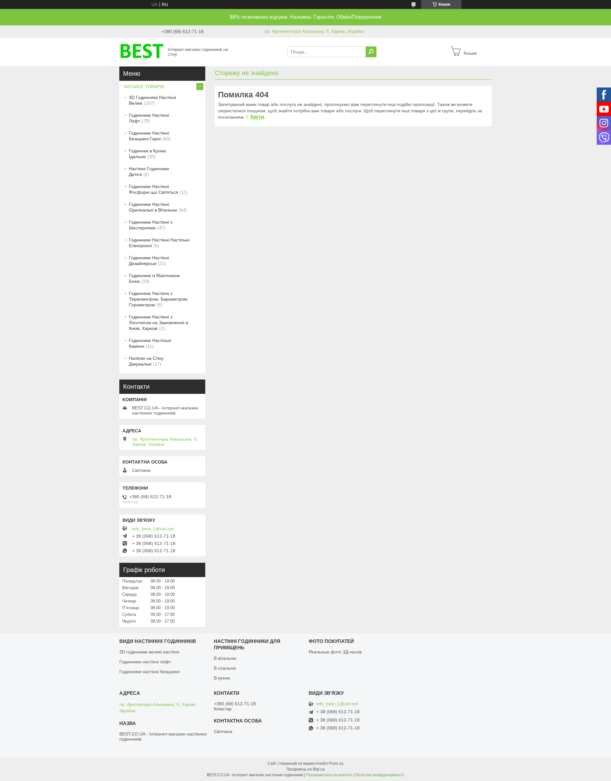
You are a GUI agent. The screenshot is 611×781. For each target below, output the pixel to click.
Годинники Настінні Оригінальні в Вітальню (153, 207)
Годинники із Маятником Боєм (154, 278)
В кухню (222, 677)
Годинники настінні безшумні (149, 671)
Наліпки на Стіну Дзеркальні (146, 361)
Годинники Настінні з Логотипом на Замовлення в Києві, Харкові (158, 322)
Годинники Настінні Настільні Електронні (159, 242)
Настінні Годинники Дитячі (149, 171)
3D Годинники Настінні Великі (152, 100)
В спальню (225, 668)
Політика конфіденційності (379, 775)
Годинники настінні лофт (145, 661)
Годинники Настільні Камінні (150, 343)
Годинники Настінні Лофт (149, 118)
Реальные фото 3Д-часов (335, 651)
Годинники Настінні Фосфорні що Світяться (153, 189)
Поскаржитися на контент (329, 775)
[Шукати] (371, 51)
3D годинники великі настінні (149, 651)
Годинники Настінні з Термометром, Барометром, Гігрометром (158, 299)
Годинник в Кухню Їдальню (147, 153)
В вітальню (225, 658)
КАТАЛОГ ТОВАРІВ (144, 86)
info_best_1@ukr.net (153, 528)
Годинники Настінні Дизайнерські (149, 260)
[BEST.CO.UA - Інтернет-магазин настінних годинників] (141, 51)
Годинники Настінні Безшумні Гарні (149, 135)
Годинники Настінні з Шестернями (150, 225)
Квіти (257, 117)
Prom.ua (336, 763)
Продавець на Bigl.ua (305, 769)
